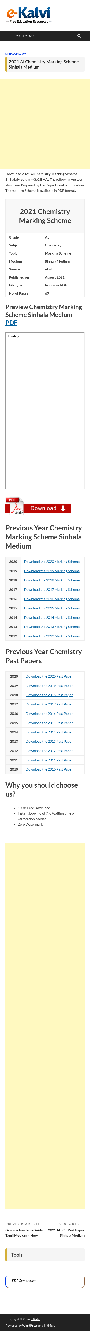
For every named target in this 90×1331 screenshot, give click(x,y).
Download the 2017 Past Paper (49, 704)
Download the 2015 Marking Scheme (52, 608)
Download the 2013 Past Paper (49, 741)
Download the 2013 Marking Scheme (52, 626)
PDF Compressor (24, 1280)
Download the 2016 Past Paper (49, 713)
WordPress (30, 1325)
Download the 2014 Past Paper (49, 732)
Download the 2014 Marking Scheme (52, 617)
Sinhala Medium (15, 53)
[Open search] (79, 36)
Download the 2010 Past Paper (49, 769)
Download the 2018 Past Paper (49, 695)
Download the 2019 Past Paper (49, 685)
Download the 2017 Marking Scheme (52, 589)
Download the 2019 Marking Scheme (52, 571)
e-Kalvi (35, 1319)
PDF (11, 322)
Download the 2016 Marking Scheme (52, 599)
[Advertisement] (45, 124)
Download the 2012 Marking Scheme (52, 636)
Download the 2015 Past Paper (49, 723)
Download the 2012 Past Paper (49, 751)
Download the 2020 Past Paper (49, 676)
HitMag (49, 1325)
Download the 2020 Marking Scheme (52, 561)
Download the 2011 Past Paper (49, 760)
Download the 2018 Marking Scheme (52, 580)
